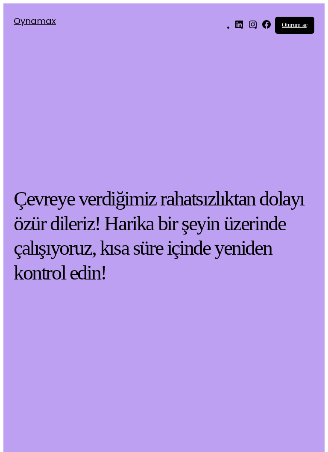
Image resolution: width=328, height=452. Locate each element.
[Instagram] (253, 27)
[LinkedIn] (239, 27)
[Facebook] (266, 27)
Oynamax (35, 21)
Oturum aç (295, 25)
